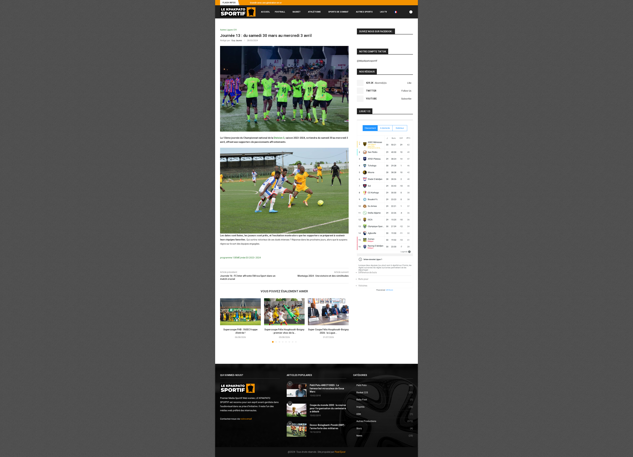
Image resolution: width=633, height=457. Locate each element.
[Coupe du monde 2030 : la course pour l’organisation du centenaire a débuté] (296, 410)
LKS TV (383, 12)
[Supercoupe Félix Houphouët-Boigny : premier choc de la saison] (284, 311)
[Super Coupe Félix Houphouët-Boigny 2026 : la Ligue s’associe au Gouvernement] (328, 311)
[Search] (411, 25)
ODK (384, 414)
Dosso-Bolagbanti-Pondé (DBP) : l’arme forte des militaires (328, 427)
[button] (242, 2)
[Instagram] (397, 2)
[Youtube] (404, 2)
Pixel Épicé (340, 452)
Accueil (265, 12)
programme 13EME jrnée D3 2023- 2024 (240, 257)
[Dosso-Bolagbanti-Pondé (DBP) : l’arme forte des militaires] (296, 430)
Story (384, 428)
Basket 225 (384, 392)
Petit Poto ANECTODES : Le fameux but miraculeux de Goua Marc (327, 388)
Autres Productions (384, 421)
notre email (246, 418)
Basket (297, 12)
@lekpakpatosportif (367, 60)
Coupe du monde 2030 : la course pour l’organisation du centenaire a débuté (328, 408)
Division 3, (279, 138)
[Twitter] (401, 2)
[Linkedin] (408, 2)
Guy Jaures (236, 40)
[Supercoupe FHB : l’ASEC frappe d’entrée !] (240, 311)
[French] (397, 12)
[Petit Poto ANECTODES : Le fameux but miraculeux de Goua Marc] (296, 390)
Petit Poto (384, 385)
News (384, 435)
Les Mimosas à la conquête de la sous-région (271, 3)
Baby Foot (384, 399)
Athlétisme (314, 12)
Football (280, 12)
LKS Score (389, 290)
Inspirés (384, 406)
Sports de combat (338, 12)
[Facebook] (393, 2)
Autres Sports (364, 12)
